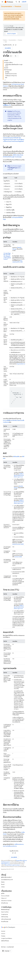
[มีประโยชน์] (13, 45)
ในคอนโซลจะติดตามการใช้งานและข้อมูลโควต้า (13, 139)
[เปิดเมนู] (2, 2)
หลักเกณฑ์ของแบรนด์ (6, 919)
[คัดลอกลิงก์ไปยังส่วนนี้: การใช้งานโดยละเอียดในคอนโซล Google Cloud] (4, 131)
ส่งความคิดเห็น (8, 48)
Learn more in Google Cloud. (11, 18)
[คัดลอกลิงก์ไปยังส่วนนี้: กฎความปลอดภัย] (17, 668)
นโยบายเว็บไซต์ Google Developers (12, 865)
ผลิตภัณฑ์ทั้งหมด (5, 940)
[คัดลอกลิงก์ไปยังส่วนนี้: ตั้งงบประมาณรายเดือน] (22, 817)
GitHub (3, 887)
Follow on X (3, 898)
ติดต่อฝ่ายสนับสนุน (5, 909)
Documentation (6, 6)
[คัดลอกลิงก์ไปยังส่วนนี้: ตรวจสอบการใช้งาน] (23, 96)
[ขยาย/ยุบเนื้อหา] (9, 60)
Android (3, 931)
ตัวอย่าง (2, 882)
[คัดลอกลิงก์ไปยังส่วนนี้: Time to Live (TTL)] (20, 590)
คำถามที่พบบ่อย (4, 921)
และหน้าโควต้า (11, 138)
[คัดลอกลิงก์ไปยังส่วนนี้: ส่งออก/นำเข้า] (15, 632)
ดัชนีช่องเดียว (16, 456)
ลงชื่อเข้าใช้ (24, 1)
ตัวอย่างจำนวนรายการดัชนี (18, 544)
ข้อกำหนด (3, 947)
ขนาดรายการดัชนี (18, 556)
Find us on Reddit (5, 895)
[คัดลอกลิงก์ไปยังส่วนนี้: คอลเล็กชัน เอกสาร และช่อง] (4, 269)
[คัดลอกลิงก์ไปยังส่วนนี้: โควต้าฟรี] (13, 147)
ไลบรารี (2, 884)
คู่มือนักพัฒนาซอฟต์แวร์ (6, 877)
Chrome (3, 933)
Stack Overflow (5, 912)
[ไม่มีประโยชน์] (16, 45)
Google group (4, 914)
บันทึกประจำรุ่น (4, 916)
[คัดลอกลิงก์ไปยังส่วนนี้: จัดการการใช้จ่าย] (20, 805)
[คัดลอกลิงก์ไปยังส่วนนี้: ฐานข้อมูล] (12, 237)
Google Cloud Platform (6, 938)
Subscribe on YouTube (6, 900)
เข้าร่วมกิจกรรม (4, 903)
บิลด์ (6, 42)
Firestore (18, 6)
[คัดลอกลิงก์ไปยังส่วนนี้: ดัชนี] (7, 453)
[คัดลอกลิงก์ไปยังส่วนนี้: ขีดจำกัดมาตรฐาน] (21, 225)
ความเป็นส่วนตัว (10, 947)
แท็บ (7, 105)
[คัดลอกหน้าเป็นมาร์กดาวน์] (15, 56)
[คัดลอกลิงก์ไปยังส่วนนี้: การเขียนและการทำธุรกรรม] (4, 415)
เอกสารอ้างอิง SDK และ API (7, 879)
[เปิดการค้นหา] (16, 2)
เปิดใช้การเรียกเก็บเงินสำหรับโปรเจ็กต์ (19, 475)
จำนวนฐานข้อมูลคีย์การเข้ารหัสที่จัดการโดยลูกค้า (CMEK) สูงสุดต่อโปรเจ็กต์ (7, 256)
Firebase (5, 40)
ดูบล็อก (2, 893)
